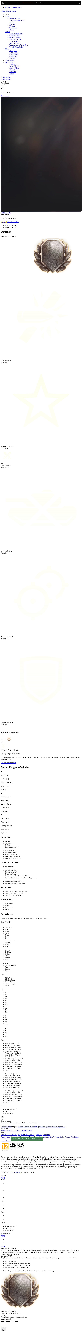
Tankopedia (13, 28)
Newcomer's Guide (15, 34)
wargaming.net (6, 1141)
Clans (7, 49)
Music (11, 30)
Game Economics (15, 37)
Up (2, 1117)
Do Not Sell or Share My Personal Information (26, 1139)
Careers (7, 1139)
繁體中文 (39, 1135)
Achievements (14, 41)
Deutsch (9, 1127)
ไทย (19, 1135)
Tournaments (9, 60)
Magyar (37, 1127)
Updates (12, 26)
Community (9, 62)
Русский (48, 1127)
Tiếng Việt (46, 1135)
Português (28, 1130)
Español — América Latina (15, 1130)
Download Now (14, 18)
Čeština (3, 1127)
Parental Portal (70, 1137)
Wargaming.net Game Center (19, 45)
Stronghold (13, 51)
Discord (12, 70)
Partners (14, 1137)
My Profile (13, 64)
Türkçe (54, 1127)
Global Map (13, 53)
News (11, 22)
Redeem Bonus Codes (16, 20)
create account (16, 7)
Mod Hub (12, 72)
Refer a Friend (14, 68)
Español (20, 1127)
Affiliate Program (23, 1137)
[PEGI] (13, 1153)
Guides (7, 32)
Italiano (32, 1127)
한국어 (14, 1135)
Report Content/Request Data (39, 1137)
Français (26, 1127)
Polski (43, 1127)
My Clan (12, 58)
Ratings (12, 24)
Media (11, 74)
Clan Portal (13, 56)
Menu (14, 11)
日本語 (9, 1135)
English (3, 1130)
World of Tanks (6, 11)
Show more (5, 96)
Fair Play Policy (14, 43)
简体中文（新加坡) (28, 1135)
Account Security (15, 39)
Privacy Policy (59, 1137)
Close (3, 1328)
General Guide (14, 35)
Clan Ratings (13, 55)
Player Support (6, 1137)
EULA (52, 1137)
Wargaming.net (16, 1172)
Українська (61, 1127)
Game (7, 16)
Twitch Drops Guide (16, 47)
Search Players (14, 66)
